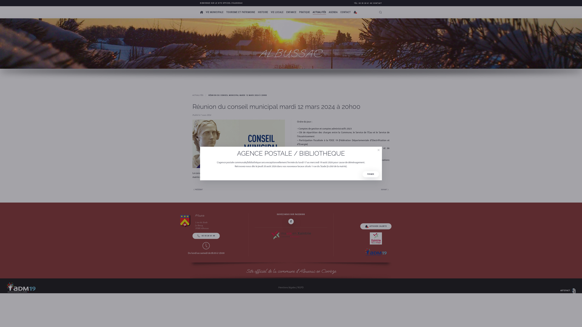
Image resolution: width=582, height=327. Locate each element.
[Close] (378, 150)
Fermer (370, 174)
